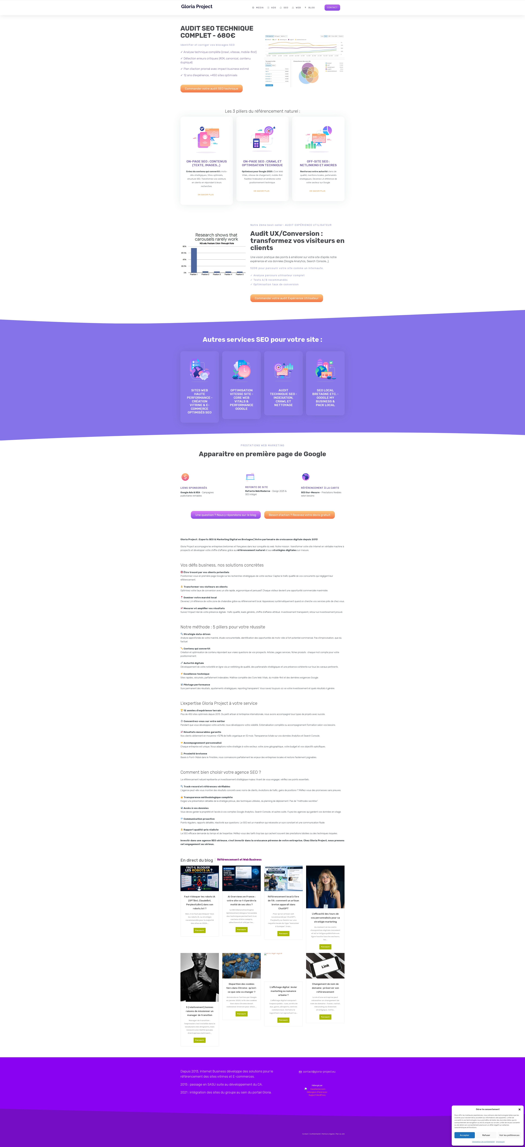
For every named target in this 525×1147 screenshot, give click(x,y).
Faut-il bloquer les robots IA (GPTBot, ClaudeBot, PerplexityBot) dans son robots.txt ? (199, 902)
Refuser (486, 1135)
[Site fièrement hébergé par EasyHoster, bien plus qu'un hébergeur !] (317, 1092)
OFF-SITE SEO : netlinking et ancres (318, 163)
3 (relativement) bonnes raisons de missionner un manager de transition (199, 1011)
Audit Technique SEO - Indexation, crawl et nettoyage (283, 397)
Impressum (500, 1142)
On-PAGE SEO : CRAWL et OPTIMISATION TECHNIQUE (262, 163)
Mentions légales (328, 1134)
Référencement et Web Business (239, 859)
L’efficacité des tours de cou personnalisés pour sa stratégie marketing (325, 917)
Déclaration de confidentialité (483, 1142)
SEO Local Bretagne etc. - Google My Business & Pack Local (325, 397)
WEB (298, 7)
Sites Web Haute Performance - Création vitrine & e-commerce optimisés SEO (199, 401)
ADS (273, 7)
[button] (519, 1109)
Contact (305, 1134)
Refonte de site (256, 487)
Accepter (464, 1135)
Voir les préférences (509, 1135)
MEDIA (260, 7)
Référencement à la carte (320, 487)
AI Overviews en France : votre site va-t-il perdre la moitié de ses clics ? (241, 900)
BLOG (311, 7)
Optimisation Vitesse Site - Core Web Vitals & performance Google (241, 399)
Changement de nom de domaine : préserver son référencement (325, 988)
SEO (286, 7)
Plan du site (340, 1134)
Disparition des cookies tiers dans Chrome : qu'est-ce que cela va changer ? (241, 988)
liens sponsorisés (193, 487)
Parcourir (199, 930)
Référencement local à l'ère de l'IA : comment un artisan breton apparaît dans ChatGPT (283, 902)
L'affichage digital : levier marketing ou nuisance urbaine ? (283, 991)
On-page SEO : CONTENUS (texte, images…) (206, 163)
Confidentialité (314, 1134)
